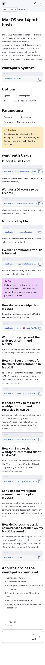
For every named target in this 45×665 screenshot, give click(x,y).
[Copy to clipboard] (39, 79)
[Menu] (41, 3)
